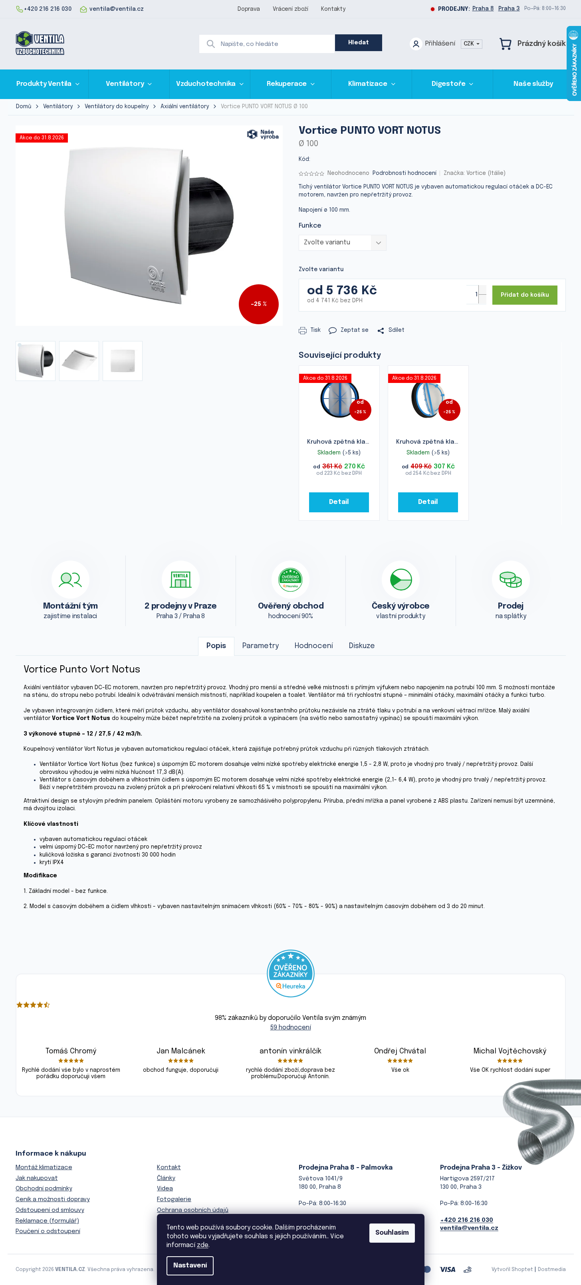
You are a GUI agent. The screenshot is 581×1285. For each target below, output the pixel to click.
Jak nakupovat (37, 1178)
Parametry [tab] (260, 646)
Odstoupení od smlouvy (50, 1210)
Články (166, 1178)
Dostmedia (552, 1269)
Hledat (358, 43)
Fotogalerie (174, 1199)
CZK (470, 44)
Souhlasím (392, 1232)
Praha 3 (509, 9)
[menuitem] (48, 84)
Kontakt (169, 1167)
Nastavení (190, 1265)
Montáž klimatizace (44, 1167)
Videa (165, 1189)
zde (202, 1245)
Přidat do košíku (525, 295)
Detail (339, 502)
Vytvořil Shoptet (512, 1269)
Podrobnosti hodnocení (404, 173)
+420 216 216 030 (466, 1220)
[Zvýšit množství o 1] (482, 289)
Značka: (475, 173)
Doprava (249, 9)
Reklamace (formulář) (47, 1221)
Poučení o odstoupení (48, 1231)
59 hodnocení (290, 1027)
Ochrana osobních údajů (192, 1210)
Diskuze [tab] (362, 646)
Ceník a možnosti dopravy (53, 1199)
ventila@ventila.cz (469, 1228)
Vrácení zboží (290, 9)
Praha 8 (483, 9)
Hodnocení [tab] (314, 646)
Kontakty (333, 9)
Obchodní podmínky (44, 1189)
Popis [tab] (216, 646)
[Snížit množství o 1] (482, 298)
